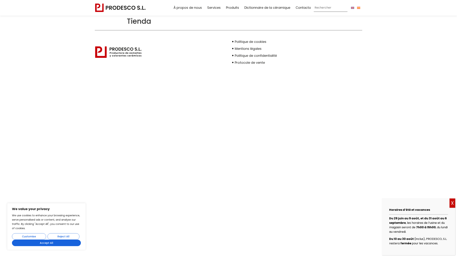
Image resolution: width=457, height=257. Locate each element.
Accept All (46, 243)
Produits (232, 7)
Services (214, 7)
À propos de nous (188, 7)
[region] (46, 226)
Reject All (63, 236)
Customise (29, 236)
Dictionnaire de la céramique (267, 7)
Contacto (303, 7)
